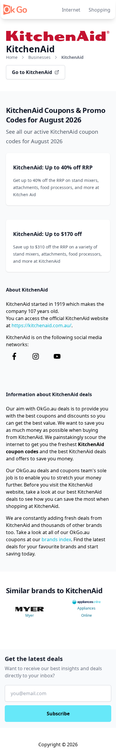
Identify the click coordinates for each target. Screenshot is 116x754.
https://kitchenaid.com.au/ (41, 325)
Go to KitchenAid (32, 72)
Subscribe (58, 713)
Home (12, 57)
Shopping (99, 10)
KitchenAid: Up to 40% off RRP (53, 167)
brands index (56, 539)
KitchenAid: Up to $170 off (47, 233)
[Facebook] (14, 356)
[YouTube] (57, 356)
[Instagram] (35, 356)
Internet (71, 10)
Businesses (39, 57)
